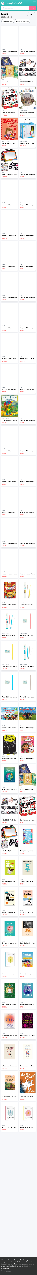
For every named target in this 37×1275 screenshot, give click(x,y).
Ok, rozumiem (7, 1272)
